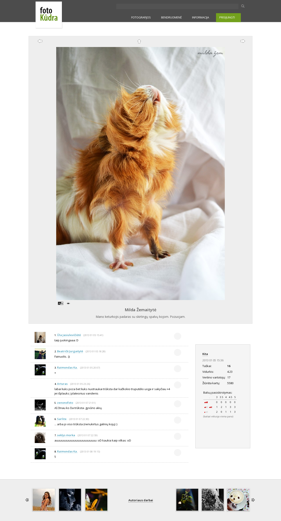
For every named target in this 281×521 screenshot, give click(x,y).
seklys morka (66, 435)
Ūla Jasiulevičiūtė (69, 335)
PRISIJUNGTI (227, 17)
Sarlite (62, 419)
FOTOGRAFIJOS (141, 17)
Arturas (62, 384)
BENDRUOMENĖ (171, 17)
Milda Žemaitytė (140, 309)
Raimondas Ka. (67, 367)
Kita (205, 354)
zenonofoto (65, 403)
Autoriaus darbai (140, 500)
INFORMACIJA (200, 17)
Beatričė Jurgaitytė (70, 351)
